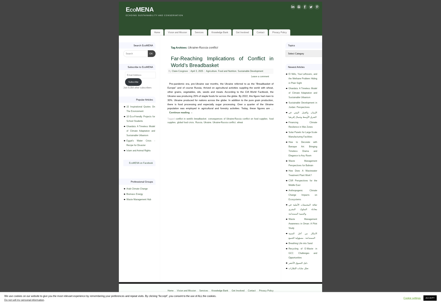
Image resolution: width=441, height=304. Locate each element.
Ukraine (207, 122)
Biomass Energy (134, 194)
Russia (198, 122)
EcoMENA (140, 9)
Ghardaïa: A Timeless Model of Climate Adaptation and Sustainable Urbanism (140, 131)
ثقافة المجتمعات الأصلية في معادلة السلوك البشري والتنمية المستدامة (303, 209)
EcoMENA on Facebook (141, 163)
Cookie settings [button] (412, 298)
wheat (240, 122)
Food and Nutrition (227, 71)
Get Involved (242, 32)
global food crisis (185, 122)
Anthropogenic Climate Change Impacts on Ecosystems (303, 195)
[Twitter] (311, 7)
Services (199, 32)
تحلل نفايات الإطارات (299, 268)
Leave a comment (260, 76)
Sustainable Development (250, 71)
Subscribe (133, 82)
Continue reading (181, 112)
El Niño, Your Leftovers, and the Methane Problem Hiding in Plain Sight (303, 78)
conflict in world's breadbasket (191, 119)
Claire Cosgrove (180, 71)
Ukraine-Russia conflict (224, 122)
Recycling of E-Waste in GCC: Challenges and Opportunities (303, 253)
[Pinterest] (317, 7)
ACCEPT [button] (430, 298)
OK (150, 53)
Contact (260, 32)
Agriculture (211, 71)
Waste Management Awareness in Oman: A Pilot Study (303, 223)
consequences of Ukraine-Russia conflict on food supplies (238, 119)
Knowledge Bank (220, 32)
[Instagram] (298, 7)
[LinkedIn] (292, 7)
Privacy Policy (279, 32)
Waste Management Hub (138, 199)
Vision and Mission (177, 32)
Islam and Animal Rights (138, 150)
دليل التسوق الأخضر (298, 263)
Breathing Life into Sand (300, 243)
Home (157, 32)
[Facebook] (304, 7)
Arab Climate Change (137, 188)
